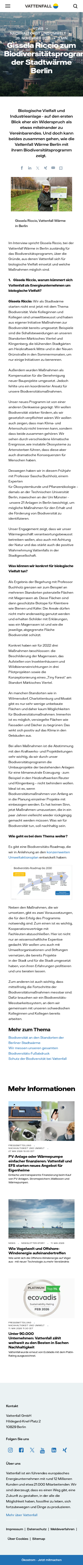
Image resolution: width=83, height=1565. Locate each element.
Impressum (14, 1529)
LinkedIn (54, 1450)
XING (64, 1450)
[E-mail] (53, 168)
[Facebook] (22, 168)
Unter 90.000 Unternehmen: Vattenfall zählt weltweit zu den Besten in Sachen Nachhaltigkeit (38, 1340)
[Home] (41, 6)
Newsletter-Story (33, 1243)
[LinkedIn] (30, 168)
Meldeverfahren (63, 1529)
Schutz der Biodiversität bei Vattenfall (37, 1059)
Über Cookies (18, 1539)
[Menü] (8, 6)
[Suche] (77, 6)
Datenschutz (36, 1529)
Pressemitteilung (19, 1145)
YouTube (43, 1450)
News (38, 29)
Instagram (10, 1450)
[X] (38, 168)
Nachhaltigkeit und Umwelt (38, 33)
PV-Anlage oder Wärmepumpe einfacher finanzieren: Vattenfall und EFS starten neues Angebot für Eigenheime (40, 1163)
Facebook (21, 1450)
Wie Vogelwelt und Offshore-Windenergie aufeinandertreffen (37, 1250)
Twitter (32, 1450)
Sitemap (38, 1539)
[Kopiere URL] (61, 168)
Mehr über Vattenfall (21, 1515)
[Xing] (46, 168)
